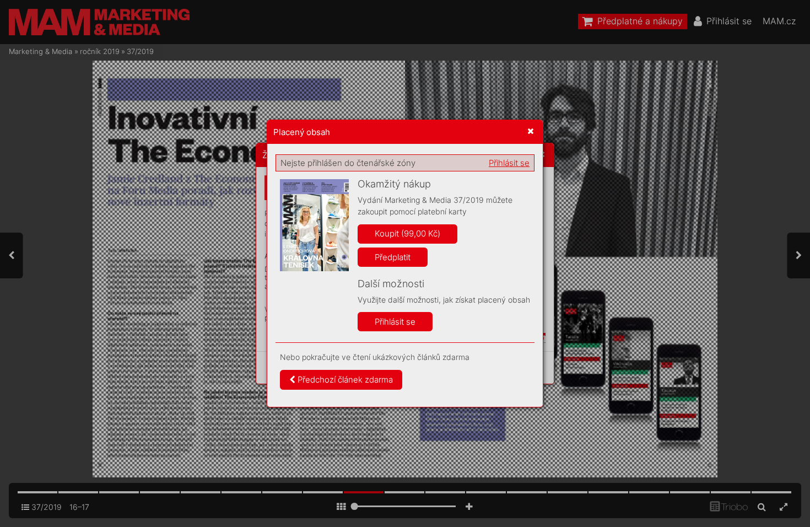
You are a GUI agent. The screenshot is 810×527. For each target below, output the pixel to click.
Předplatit (393, 257)
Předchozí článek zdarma (344, 379)
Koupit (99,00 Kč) (407, 233)
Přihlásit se (509, 163)
